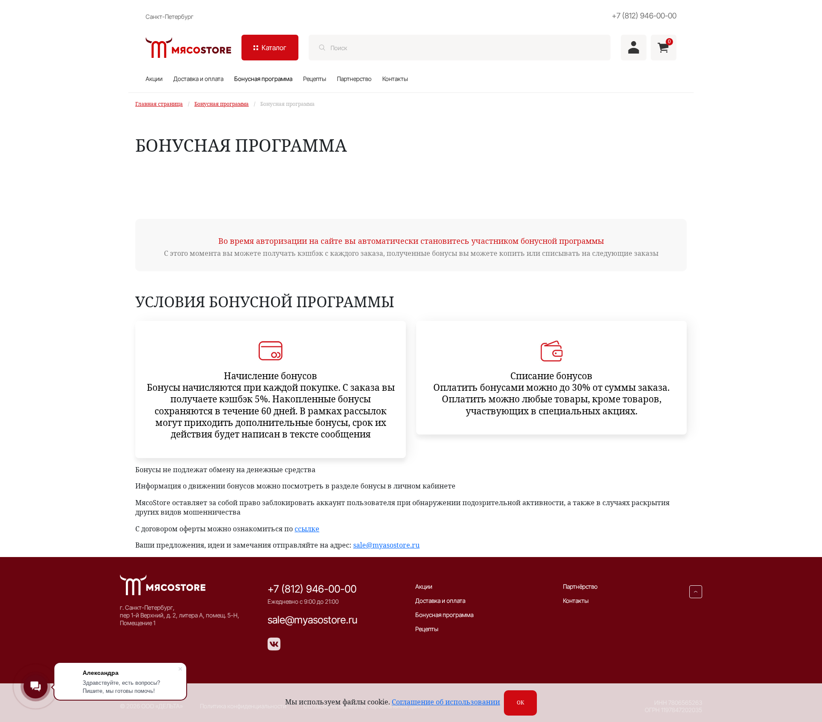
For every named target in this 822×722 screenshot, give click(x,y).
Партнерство (354, 78)
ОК (520, 702)
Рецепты (314, 78)
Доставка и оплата (198, 78)
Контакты (395, 78)
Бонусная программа (263, 78)
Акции (154, 78)
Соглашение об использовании (446, 702)
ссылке (307, 528)
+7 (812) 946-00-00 (644, 15)
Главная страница (159, 104)
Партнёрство (580, 586)
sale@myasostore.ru (386, 545)
